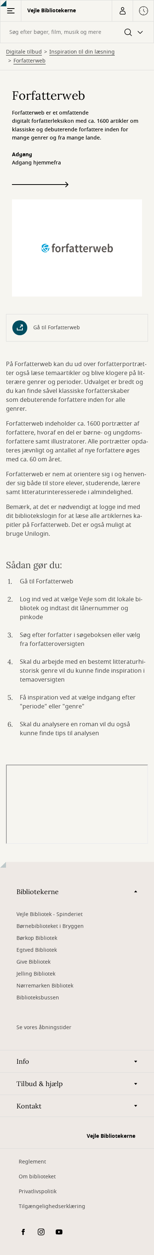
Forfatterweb (29, 61)
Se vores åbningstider (43, 1027)
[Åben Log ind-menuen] (122, 10)
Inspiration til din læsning (82, 52)
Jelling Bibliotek (35, 974)
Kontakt (28, 1106)
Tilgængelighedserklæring (52, 1206)
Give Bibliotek (33, 962)
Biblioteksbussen (37, 998)
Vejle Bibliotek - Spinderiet (49, 914)
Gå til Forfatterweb (56, 328)
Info (22, 1061)
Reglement (32, 1162)
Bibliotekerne (37, 891)
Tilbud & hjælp (39, 1083)
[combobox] (77, 32)
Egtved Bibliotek (36, 950)
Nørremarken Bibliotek (44, 986)
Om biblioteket (37, 1177)
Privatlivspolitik (37, 1191)
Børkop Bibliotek (36, 938)
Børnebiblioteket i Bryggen (50, 926)
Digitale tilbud (24, 52)
